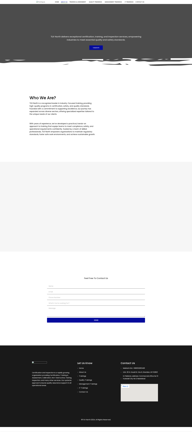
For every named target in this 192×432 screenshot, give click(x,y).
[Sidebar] (2, 429)
